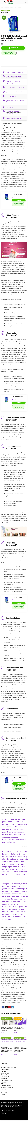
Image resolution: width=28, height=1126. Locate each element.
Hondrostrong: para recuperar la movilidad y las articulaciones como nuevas (20, 1049)
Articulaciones (8, 6)
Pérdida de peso (5, 1085)
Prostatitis (3, 1089)
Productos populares (6, 1087)
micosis (3, 1078)
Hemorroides (4, 1076)
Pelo (2, 1084)
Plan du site (17, 1106)
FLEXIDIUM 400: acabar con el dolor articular (19, 1028)
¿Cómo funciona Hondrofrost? (15, 72)
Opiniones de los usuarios (13, 118)
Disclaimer (3, 1113)
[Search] (25, 2)
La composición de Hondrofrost (15, 87)
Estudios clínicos (11, 96)
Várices (3, 1094)
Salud (2, 1091)
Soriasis (3, 1093)
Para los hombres (5, 1080)
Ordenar (14, 48)
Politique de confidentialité (7, 1110)
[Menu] (2, 2)
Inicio (2, 6)
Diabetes (3, 1075)
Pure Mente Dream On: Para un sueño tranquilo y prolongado (7, 1028)
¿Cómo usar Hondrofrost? (14, 92)
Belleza (3, 1071)
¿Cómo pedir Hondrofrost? (14, 76)
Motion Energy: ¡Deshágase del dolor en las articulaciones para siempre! (6, 1049)
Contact (3, 1112)
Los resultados (10, 107)
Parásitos (3, 1082)
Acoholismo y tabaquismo (7, 1067)
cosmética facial (5, 1073)
